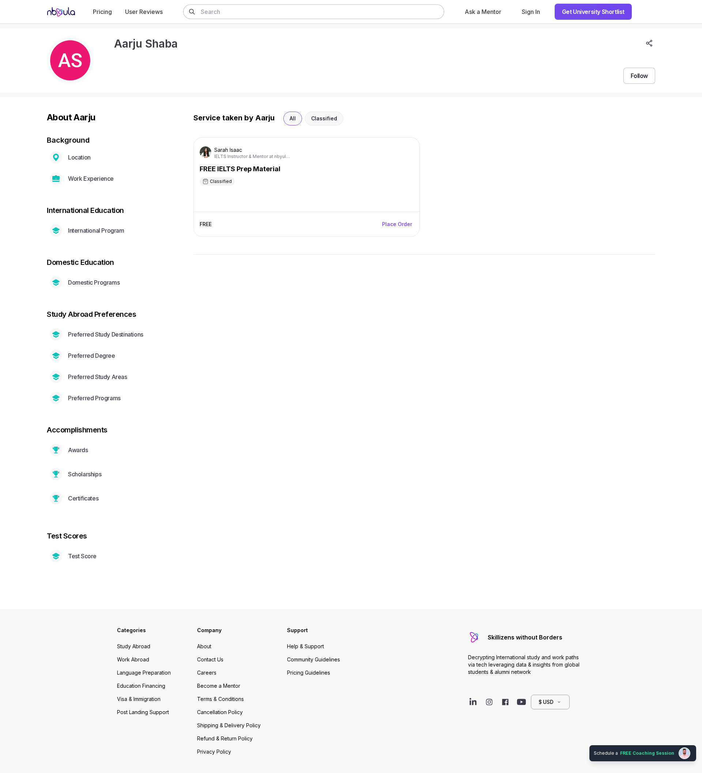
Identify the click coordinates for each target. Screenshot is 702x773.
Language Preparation (144, 672)
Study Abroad (133, 646)
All (293, 118)
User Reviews (144, 11)
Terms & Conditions (220, 699)
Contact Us (210, 659)
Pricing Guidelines (308, 672)
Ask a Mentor (483, 11)
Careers (206, 672)
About (204, 646)
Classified (324, 118)
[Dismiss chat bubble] (695, 746)
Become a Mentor (218, 686)
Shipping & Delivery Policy (229, 725)
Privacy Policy (214, 751)
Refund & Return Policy (225, 738)
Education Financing (141, 686)
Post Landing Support (143, 712)
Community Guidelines (313, 659)
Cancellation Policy (220, 712)
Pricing (102, 11)
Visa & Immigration (139, 699)
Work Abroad (133, 659)
